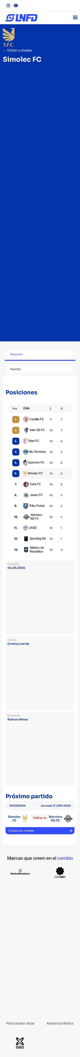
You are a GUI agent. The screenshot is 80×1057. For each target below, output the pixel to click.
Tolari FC (33, 441)
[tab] (40, 355)
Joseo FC (36, 495)
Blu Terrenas (37, 451)
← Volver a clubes (17, 50)
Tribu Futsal (36, 506)
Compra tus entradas (21, 830)
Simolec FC (35, 473)
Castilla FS (37, 419)
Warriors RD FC (36, 516)
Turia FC (35, 484)
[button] (75, 17)
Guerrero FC (36, 462)
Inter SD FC (37, 430)
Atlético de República (37, 549)
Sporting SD (38, 538)
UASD (33, 528)
